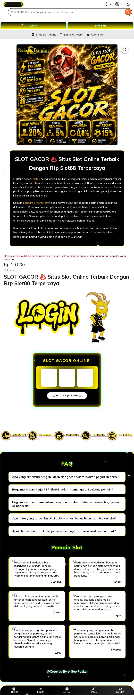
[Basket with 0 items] (128, 4)
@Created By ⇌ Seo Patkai (67, 671)
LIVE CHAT (120, 692)
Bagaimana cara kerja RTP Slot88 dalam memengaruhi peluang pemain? (62, 489)
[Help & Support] (108, 4)
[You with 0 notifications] (118, 4)
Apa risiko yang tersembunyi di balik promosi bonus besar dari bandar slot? (64, 518)
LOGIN (33, 25)
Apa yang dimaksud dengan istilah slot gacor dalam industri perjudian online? (65, 477)
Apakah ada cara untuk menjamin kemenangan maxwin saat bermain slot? (64, 531)
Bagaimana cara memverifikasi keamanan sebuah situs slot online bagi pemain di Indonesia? (66, 504)
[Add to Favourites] (124, 49)
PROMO (14, 692)
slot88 (36, 178)
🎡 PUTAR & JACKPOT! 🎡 (67, 395)
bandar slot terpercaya (36, 202)
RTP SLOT (94, 692)
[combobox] (66, 12)
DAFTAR (100, 25)
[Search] (128, 12)
